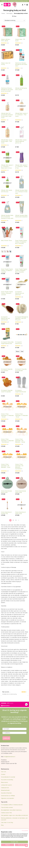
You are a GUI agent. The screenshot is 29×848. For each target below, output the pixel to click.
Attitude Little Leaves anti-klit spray (6, 190)
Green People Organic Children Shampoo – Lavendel (7, 293)
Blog (2, 825)
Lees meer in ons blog (7, 822)
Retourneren (4, 782)
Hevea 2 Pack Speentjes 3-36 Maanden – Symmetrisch (19, 466)
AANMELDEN (6, 738)
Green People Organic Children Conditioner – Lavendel (7, 270)
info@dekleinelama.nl (9, 756)
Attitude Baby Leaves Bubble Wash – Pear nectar (6, 141)
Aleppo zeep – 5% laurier (20, 40)
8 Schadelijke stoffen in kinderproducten (12, 804)
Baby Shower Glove (6, 240)
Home (3, 13)
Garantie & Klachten (6, 793)
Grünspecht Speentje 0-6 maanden (6, 369)
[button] (2, 4)
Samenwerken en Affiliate (8, 795)
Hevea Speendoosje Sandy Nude (20, 491)
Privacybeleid (25, 830)
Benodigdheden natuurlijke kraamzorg (11, 810)
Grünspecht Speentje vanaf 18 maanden (6, 391)
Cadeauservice (5, 787)
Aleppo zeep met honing (5, 63)
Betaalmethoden (5, 790)
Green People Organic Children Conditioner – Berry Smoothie (21, 242)
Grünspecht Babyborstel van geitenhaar (19, 293)
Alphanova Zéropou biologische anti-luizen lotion (21, 64)
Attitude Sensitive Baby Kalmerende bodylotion (21, 216)
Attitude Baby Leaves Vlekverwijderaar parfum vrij (20, 141)
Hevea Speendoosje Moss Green (6, 491)
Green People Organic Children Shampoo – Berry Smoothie (21, 270)
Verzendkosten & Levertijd (8, 777)
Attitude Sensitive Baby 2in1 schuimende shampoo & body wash (7, 217)
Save (4, 26)
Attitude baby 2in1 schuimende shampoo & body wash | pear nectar (7, 115)
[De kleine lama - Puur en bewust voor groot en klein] (14, 4)
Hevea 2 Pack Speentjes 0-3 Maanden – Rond (21, 415)
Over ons (3, 771)
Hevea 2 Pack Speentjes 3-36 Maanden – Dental (20, 440)
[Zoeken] (24, 4)
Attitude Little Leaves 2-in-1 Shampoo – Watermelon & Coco (7, 166)
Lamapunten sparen (6, 785)
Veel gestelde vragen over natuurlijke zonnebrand (14, 815)
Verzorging (9, 13)
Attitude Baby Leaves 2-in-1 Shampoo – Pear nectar (21, 115)
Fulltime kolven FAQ (6, 812)
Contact (3, 774)
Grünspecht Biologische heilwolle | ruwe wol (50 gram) (21, 318)
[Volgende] (18, 520)
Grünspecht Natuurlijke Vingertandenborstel (7, 342)
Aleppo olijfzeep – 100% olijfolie (6, 40)
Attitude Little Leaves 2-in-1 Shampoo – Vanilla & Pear (21, 166)
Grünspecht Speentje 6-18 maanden (21, 369)
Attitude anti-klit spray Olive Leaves (21, 88)
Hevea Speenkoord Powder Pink (6, 512)
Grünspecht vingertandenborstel (20, 391)
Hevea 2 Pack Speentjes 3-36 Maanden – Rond (5, 466)
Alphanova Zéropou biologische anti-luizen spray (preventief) (7, 89)
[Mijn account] (22, 4)
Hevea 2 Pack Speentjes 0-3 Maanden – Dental (7, 415)
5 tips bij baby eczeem (7, 807)
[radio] (2, 251)
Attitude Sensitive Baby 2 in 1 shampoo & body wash (21, 191)
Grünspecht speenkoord (18, 342)
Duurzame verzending (7, 779)
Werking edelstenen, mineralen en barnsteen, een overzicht (14, 819)
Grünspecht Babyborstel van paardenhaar (5, 318)
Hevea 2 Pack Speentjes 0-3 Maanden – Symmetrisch (7, 440)
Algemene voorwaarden (7, 798)
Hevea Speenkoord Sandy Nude (20, 512)
